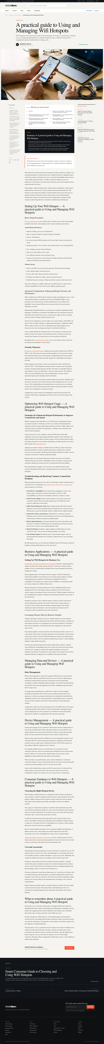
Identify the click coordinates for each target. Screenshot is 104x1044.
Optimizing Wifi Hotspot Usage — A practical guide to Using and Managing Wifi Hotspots (15, 118)
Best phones (37, 10)
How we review (90, 1)
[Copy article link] (10, 162)
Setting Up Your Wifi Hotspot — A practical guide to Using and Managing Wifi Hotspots (14, 112)
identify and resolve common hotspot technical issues (57, 484)
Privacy (79, 1023)
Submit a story (81, 1)
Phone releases (8, 1026)
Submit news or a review (59, 1028)
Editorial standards (58, 1030)
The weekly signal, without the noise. (76, 1003)
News (22, 10)
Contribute (80, 1030)
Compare (97, 10)
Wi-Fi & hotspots (18, 15)
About (97, 1)
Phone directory (8, 1023)
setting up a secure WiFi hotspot (35, 351)
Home (6, 15)
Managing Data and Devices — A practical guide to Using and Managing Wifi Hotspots (14, 131)
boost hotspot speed (40, 444)
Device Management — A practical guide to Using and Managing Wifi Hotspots (15, 137)
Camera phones (33, 1030)
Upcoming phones (9, 1028)
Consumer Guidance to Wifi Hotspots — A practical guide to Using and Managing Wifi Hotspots (14, 145)
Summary (12, 107)
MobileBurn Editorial (25, 44)
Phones (7, 10)
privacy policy (81, 1010)
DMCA (79, 1028)
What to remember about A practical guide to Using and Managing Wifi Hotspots (15, 151)
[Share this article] (10, 160)
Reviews (15, 10)
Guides (28, 10)
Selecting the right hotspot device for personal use (38, 837)
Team (55, 1026)
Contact (55, 1032)
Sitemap (80, 1032)
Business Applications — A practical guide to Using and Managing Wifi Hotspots (15, 125)
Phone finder (89, 10)
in (17, 159)
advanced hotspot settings (42, 340)
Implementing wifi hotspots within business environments (40, 564)
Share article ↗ (69, 947)
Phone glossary (33, 1028)
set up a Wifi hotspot (32, 221)
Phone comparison (34, 1026)
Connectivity (11, 15)
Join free (90, 1007)
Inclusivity (80, 1026)
